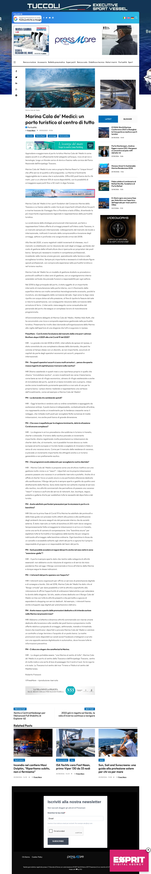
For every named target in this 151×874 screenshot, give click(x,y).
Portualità (122, 62)
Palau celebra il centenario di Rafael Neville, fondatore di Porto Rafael (123, 183)
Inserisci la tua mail (56, 813)
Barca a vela (82, 62)
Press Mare (31, 130)
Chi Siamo (26, 857)
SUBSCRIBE (58, 841)
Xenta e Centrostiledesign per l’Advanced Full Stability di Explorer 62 (30, 715)
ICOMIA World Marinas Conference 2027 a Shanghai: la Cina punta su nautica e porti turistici (124, 130)
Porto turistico (64, 136)
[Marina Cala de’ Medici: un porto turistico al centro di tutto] (16, 83)
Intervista (30, 136)
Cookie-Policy (37, 857)
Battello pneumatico (56, 62)
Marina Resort (40, 136)
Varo (72, 760)
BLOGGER (128, 119)
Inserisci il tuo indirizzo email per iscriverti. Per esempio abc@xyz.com (70, 823)
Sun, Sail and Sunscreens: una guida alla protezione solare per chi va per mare (117, 768)
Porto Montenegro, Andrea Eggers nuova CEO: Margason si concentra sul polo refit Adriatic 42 (124, 149)
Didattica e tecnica (96, 62)
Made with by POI (75, 869)
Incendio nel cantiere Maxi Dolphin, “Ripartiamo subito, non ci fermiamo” (32, 768)
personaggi (52, 136)
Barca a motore (29, 62)
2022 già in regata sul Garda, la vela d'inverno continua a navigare (76, 714)
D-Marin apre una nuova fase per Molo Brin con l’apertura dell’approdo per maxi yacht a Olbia (123, 201)
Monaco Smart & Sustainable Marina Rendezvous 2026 (123, 167)
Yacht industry (19, 760)
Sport (130, 62)
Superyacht (71, 62)
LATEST (108, 119)
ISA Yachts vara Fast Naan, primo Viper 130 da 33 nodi (73, 766)
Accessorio (42, 62)
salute (101, 760)
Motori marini (111, 62)
